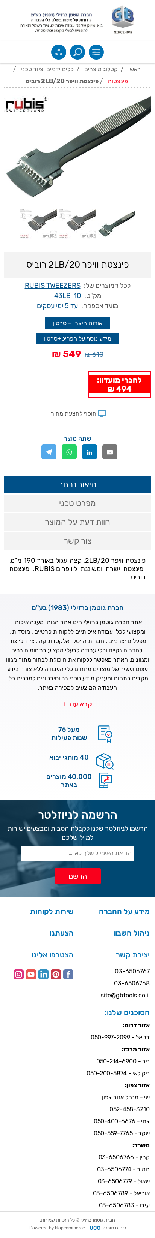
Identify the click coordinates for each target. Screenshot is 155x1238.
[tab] (77, 484)
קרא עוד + (77, 704)
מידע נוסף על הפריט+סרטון (77, 338)
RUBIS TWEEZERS (53, 285)
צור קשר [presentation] (78, 541)
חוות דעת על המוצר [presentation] (77, 522)
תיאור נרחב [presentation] (77, 485)
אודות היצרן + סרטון (77, 323)
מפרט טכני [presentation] (77, 503)
